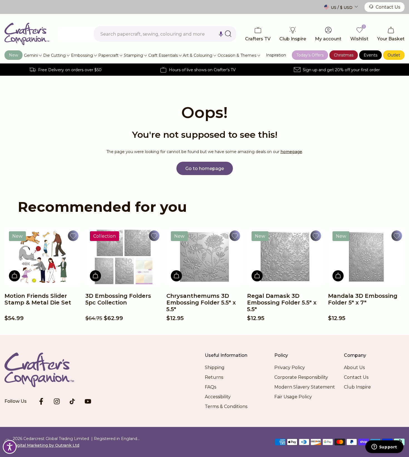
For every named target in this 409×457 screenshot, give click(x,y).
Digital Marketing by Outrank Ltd (46, 445)
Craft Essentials (163, 55)
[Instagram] (56, 401)
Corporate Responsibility (301, 377)
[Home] (26, 34)
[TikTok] (72, 401)
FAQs (210, 387)
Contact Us (388, 7)
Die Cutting (54, 55)
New (13, 55)
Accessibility (218, 396)
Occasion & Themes (237, 55)
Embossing (82, 55)
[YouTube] (88, 401)
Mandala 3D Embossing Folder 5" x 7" (362, 299)
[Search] (228, 33)
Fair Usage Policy (293, 396)
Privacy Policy (289, 367)
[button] (221, 34)
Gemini (31, 55)
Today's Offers (310, 55)
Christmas (343, 55)
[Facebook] (41, 401)
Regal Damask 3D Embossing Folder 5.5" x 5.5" (281, 303)
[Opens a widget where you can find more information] (384, 447)
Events (370, 55)
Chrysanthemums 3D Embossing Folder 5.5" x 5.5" (201, 303)
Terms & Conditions (226, 406)
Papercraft (108, 55)
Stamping (133, 55)
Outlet (394, 55)
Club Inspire (357, 387)
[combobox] (165, 34)
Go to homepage (204, 168)
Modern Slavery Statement (304, 387)
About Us (354, 367)
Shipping (215, 367)
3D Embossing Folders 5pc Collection (118, 299)
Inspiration (276, 55)
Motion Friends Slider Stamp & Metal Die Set (37, 299)
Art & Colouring (197, 55)
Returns (214, 377)
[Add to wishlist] (73, 235)
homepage (291, 151)
